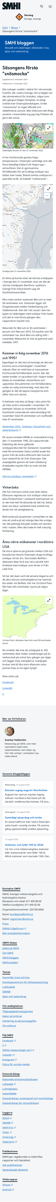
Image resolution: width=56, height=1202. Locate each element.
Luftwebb (23, 1084)
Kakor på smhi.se (12, 1016)
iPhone (22, 1184)
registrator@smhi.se (21, 919)
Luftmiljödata (9, 1088)
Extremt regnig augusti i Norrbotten (26, 790)
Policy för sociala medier (16, 1064)
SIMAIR (6, 991)
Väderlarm (24, 1141)
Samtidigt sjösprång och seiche (23, 817)
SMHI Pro (23, 1127)
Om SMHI (7, 953)
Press (5, 923)
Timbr (21, 1132)
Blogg (14, 27)
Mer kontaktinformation (16, 933)
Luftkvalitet (8, 987)
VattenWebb (9, 1093)
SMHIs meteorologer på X (28, 1050)
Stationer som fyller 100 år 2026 (24, 845)
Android (22, 1189)
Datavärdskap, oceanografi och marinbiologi (27, 1098)
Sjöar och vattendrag (14, 996)
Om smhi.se (9, 1025)
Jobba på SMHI (10, 948)
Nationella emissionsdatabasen (20, 1079)
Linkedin (23, 1054)
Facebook (10, 682)
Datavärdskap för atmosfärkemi (20, 1103)
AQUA (21, 1118)
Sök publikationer (12, 1165)
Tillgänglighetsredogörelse (17, 1011)
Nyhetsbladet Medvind (15, 1169)
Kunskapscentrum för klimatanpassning (25, 982)
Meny (50, 9)
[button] (41, 6)
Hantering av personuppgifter (19, 1021)
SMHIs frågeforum (28, 928)
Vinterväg (23, 1137)
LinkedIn (10, 688)
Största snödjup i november (19, 476)
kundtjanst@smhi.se (21, 914)
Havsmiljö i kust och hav (16, 977)
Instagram (24, 1059)
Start (5, 27)
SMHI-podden (10, 962)
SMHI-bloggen (10, 957)
